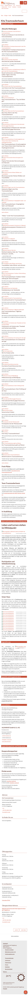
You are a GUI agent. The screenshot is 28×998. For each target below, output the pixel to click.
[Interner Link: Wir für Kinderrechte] (7, 351)
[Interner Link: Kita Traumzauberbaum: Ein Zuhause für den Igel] (13, 337)
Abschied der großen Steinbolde (11, 61)
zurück (16, 930)
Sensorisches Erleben (8, 412)
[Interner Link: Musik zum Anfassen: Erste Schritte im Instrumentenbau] (14, 33)
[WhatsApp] (25, 936)
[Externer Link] (9, 10)
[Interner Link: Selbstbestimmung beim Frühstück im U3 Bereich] (14, 225)
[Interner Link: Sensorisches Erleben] (7, 410)
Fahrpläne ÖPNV (6, 900)
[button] (14, 532)
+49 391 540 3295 (6, 920)
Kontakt (19, 7)
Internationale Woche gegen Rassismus (13, 400)
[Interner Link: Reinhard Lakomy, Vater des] (9, 250)
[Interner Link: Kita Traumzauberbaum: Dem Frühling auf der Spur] (14, 387)
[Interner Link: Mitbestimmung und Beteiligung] (10, 375)
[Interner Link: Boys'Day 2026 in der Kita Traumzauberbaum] (13, 111)
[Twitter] (20, 936)
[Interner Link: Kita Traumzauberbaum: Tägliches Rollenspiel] (13, 309)
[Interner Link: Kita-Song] (4, 431)
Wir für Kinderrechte (8, 353)
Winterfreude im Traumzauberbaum (12, 456)
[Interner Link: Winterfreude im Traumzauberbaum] (11, 454)
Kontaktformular (6, 812)
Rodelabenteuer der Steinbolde (11, 290)
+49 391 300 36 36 (6, 735)
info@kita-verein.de (14, 782)
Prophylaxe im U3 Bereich (9, 240)
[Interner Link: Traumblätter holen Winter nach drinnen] (12, 263)
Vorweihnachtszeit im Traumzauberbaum (14, 300)
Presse (2, 5)
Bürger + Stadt (7, 15)
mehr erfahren (5, 44)
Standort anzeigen (9, 949)
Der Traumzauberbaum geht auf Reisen (13, 445)
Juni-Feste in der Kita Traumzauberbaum (13, 88)
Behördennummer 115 (10, 952)
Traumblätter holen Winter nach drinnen (13, 265)
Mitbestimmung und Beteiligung (11, 377)
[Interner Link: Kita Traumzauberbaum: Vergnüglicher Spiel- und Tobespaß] (14, 202)
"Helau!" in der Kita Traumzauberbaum (13, 215)
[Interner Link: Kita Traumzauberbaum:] (8, 97)
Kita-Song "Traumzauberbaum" (11, 433)
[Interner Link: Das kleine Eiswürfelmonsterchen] (10, 364)
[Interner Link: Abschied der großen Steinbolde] (10, 59)
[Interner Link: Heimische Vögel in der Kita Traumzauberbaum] (13, 187)
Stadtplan (14, 7)
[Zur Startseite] (7, 3)
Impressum (18, 5)
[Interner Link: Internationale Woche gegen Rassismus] (11, 398)
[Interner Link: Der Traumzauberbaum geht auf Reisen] (11, 443)
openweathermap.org (10, 982)
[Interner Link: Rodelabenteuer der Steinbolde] (9, 288)
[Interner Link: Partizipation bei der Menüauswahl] (10, 421)
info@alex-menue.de (7, 739)
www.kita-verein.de (11, 781)
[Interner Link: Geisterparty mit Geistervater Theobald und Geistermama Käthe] (14, 324)
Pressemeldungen (9, 958)
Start (2, 15)
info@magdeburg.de (9, 954)
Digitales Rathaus (8, 5)
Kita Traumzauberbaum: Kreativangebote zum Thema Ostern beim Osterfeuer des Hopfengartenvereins (14, 146)
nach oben (23, 930)
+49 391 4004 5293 (6, 810)
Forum (9, 7)
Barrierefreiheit (5, 8)
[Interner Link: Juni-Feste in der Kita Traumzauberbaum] (12, 86)
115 (14, 5)
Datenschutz (4, 7)
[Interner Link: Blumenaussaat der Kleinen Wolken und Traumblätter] (14, 174)
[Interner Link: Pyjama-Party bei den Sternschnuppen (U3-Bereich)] (14, 159)
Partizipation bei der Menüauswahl (12, 423)
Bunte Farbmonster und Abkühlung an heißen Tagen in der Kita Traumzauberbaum (13, 74)
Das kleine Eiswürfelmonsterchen (11, 366)
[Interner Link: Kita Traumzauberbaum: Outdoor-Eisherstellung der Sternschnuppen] (14, 275)
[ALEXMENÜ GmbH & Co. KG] (14, 735)
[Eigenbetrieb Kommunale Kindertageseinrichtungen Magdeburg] (14, 915)
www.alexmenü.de (6, 741)
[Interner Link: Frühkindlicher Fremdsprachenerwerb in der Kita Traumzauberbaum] (14, 48)
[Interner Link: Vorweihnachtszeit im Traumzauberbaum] (12, 298)
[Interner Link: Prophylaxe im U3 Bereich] (8, 238)
